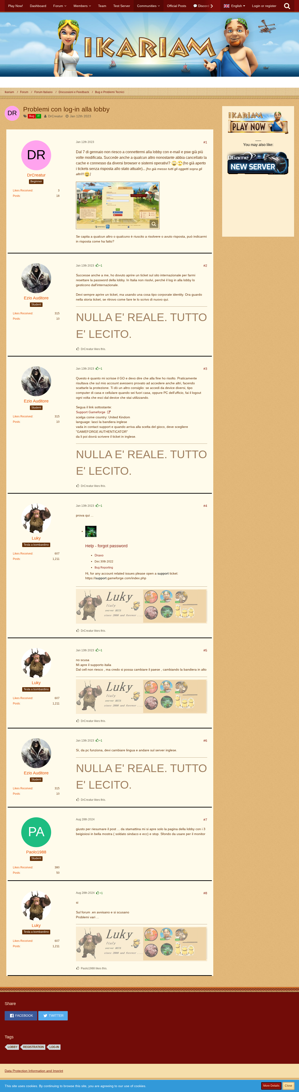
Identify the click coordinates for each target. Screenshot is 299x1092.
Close (288, 1085)
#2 (205, 265)
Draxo (99, 555)
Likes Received (22, 190)
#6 (205, 740)
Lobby (13, 1047)
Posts (16, 196)
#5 (205, 650)
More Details (271, 1085)
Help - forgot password (106, 546)
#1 (205, 142)
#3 (205, 369)
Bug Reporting (104, 567)
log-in (54, 1047)
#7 (205, 820)
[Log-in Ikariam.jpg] (118, 205)
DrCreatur (55, 116)
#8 (205, 893)
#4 (205, 506)
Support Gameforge (91, 412)
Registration (33, 1047)
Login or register (264, 6)
